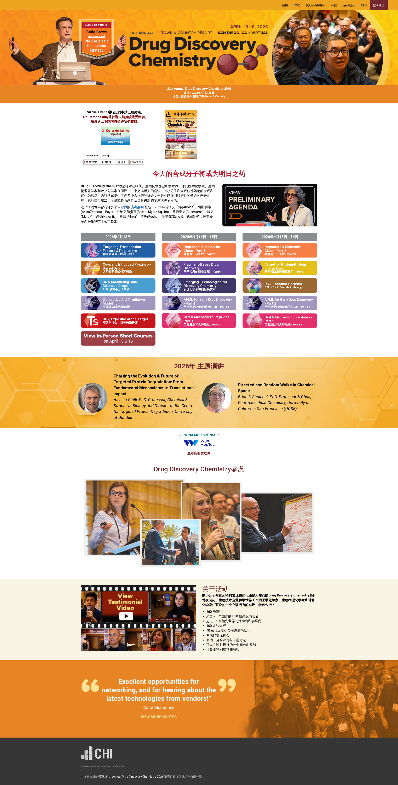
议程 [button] (297, 5)
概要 (285, 5)
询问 (364, 5)
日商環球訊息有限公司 (187, 776)
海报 (334, 5)
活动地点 (349, 5)
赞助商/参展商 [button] (315, 5)
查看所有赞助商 (199, 453)
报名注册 (379, 5)
